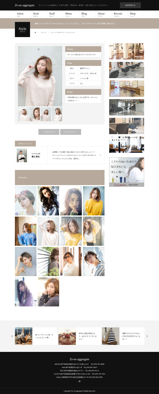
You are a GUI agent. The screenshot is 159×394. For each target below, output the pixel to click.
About (101, 14)
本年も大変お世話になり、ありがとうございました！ (88, 336)
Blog (84, 14)
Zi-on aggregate (24, 5)
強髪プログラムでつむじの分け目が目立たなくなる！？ (131, 336)
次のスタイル (69, 132)
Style (36, 14)
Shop (133, 14)
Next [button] (147, 336)
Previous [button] (12, 336)
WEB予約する (130, 5)
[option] (40, 76)
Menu (68, 14)
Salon (20, 14)
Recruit (118, 14)
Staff (52, 14)
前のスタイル (50, 132)
